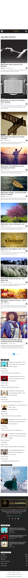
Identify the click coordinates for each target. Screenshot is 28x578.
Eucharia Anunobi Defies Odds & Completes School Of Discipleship (11, 340)
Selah (2, 103)
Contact (13, 572)
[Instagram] (12, 518)
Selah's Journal (4, 563)
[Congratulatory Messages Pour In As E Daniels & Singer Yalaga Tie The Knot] (4, 537)
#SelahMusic (4, 368)
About (10, 572)
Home (2, 34)
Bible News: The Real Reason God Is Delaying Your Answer (12, 167)
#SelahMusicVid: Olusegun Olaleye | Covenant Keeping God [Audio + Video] (18, 544)
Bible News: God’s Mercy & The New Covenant (12, 137)
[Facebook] (9, 518)
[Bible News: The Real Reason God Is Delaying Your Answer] (14, 156)
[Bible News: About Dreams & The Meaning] (14, 51)
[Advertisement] (14, 15)
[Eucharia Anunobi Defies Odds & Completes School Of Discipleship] (14, 325)
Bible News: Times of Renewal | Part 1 (13, 224)
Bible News (3, 62)
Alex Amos (3, 68)
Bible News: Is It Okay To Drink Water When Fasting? (13, 101)
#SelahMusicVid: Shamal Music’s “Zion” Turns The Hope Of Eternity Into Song (17, 529)
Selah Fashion (4, 565)
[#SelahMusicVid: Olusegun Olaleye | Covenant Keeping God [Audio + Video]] (4, 544)
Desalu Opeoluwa (4, 343)
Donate (18, 572)
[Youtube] (18, 518)
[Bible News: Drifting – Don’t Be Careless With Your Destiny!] (14, 183)
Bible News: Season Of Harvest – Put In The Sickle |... (13, 301)
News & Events (3, 337)
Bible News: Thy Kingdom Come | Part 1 (14, 249)
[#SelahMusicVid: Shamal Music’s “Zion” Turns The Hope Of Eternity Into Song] (4, 530)
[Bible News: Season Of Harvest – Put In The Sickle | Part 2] (14, 294)
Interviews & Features (5, 561)
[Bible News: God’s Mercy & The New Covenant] (14, 123)
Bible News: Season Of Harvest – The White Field (13, 279)
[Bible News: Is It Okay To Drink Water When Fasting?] (14, 87)
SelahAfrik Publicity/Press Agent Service (14, 574)
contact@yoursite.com (16, 515)
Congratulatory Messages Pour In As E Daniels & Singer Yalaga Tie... (18, 536)
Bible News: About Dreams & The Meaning (11, 65)
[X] (15, 518)
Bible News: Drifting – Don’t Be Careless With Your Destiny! (14, 193)
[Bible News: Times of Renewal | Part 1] (14, 213)
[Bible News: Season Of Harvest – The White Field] (14, 267)
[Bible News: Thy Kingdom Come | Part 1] (14, 240)
